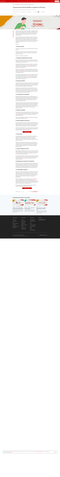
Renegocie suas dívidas (27, 188)
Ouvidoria (31, 223)
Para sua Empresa (14, 227)
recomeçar (25, 118)
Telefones (31, 227)
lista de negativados (31, 151)
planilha (29, 65)
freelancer (29, 75)
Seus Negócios (22, 1)
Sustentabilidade (23, 223)
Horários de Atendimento (32, 226)
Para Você (19, 1)
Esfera (36, 1)
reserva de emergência (34, 178)
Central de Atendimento (32, 219)
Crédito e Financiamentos (15, 223)
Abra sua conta (57, 1)
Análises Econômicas (23, 227)
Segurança (31, 228)
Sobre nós (22, 219)
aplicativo (23, 69)
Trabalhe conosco (23, 222)
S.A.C (30, 222)
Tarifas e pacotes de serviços (16, 226)
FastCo (34, 1)
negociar (20, 112)
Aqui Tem (31, 1)
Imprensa (22, 226)
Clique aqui (22, 156)
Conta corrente (14, 219)
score (16, 153)
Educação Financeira (27, 1)
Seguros (13, 222)
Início (13, 4)
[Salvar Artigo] (46, 7)
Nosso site (52, 1)
